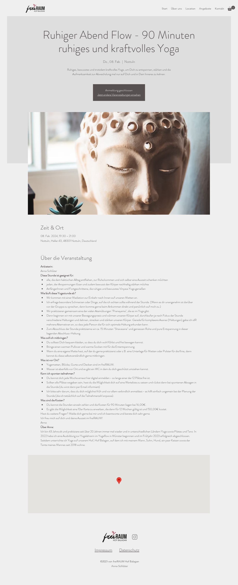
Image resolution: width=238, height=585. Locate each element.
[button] (231, 8)
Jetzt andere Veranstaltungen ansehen (119, 95)
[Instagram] (134, 537)
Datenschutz (129, 550)
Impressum (103, 550)
